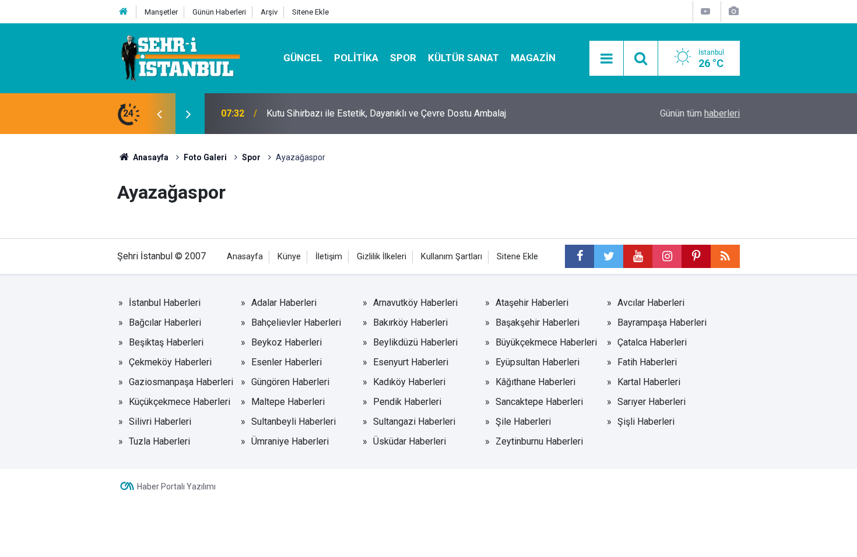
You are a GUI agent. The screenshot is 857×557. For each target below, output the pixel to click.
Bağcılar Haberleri (165, 322)
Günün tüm (700, 113)
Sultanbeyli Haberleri (293, 421)
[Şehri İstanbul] (179, 57)
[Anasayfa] (123, 12)
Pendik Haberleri (407, 401)
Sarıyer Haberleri (651, 401)
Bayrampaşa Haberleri (662, 322)
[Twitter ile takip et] (608, 256)
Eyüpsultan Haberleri (537, 362)
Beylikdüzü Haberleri (415, 342)
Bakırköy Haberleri (410, 322)
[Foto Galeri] (733, 11)
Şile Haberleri (523, 421)
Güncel (302, 58)
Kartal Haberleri (648, 381)
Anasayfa (245, 257)
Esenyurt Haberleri (410, 362)
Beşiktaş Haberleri (166, 342)
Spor (403, 58)
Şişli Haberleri (646, 421)
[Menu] (606, 59)
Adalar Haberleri (284, 302)
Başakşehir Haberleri (537, 322)
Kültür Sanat (463, 58)
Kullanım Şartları (451, 257)
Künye (289, 257)
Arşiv (269, 12)
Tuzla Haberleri (159, 441)
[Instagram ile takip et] (667, 256)
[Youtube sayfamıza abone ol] (637, 256)
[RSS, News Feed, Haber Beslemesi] (725, 256)
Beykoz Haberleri (286, 342)
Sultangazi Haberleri (414, 421)
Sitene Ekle (310, 12)
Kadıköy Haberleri (409, 381)
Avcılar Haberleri (650, 302)
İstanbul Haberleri (165, 302)
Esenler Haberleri (286, 362)
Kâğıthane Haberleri (535, 381)
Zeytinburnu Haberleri (539, 441)
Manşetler (161, 12)
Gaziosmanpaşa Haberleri (181, 381)
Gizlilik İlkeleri (381, 257)
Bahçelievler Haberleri (296, 322)
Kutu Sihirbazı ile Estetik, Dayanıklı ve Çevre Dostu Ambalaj (386, 113)
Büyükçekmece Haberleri (546, 342)
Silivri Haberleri (160, 421)
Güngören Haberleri (290, 381)
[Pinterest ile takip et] (696, 256)
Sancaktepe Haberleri (539, 401)
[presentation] (159, 114)
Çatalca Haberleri (652, 342)
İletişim (328, 257)
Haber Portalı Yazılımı (176, 486)
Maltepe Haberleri (288, 401)
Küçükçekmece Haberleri (179, 401)
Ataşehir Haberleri (532, 302)
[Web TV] (705, 11)
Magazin (533, 58)
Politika (356, 58)
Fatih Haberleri (647, 362)
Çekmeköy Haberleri (170, 362)
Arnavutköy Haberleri (415, 302)
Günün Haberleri (219, 12)
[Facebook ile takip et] (579, 256)
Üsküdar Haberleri (409, 441)
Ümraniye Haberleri (290, 441)
